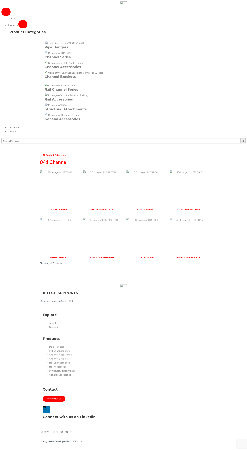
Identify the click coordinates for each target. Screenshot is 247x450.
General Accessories (62, 119)
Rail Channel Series (61, 89)
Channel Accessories (63, 67)
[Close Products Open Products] (22, 24)
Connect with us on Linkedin (69, 417)
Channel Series (58, 57)
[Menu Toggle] (6, 12)
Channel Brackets (60, 77)
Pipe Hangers (56, 47)
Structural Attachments (66, 109)
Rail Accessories (59, 99)
